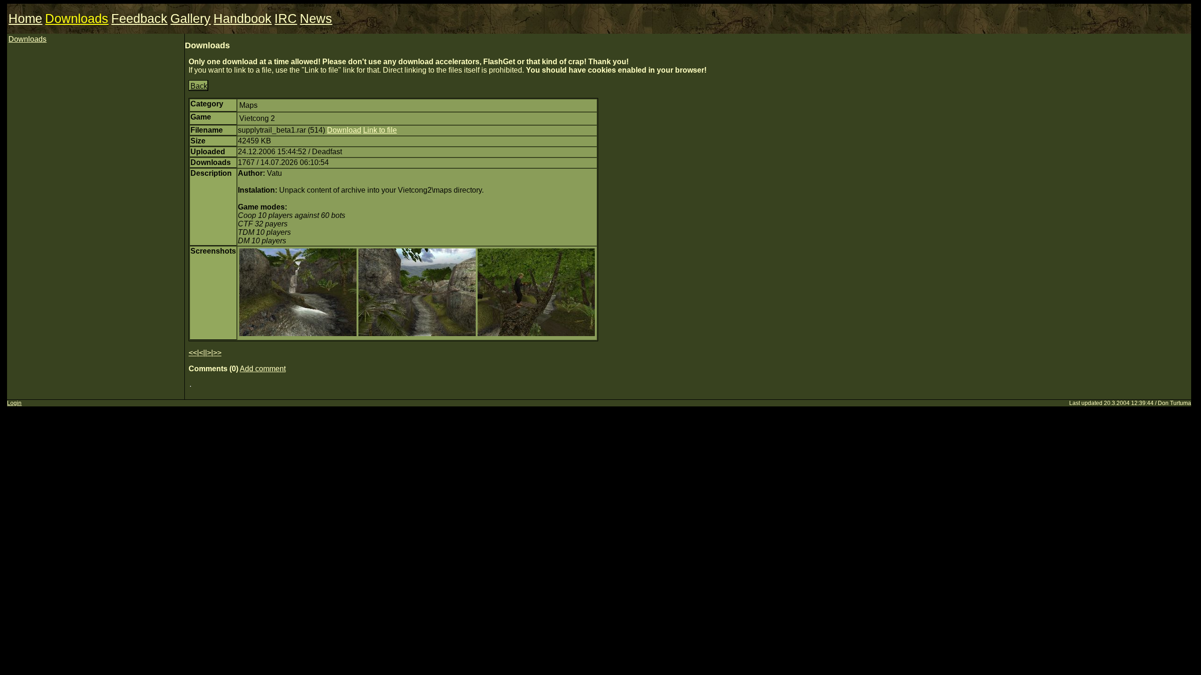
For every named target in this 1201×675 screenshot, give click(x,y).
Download (344, 130)
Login (14, 403)
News (316, 19)
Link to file (380, 130)
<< (193, 353)
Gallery (190, 19)
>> (217, 353)
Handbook (242, 19)
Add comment (263, 369)
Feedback (139, 19)
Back (198, 86)
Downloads (76, 19)
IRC (285, 19)
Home (25, 19)
